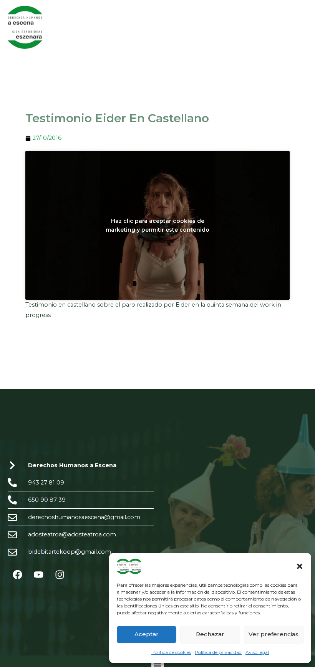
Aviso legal (257, 652)
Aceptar (146, 634)
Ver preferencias (273, 634)
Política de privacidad (218, 652)
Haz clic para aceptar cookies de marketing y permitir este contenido (157, 225)
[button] (299, 566)
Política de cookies (171, 652)
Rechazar (210, 634)
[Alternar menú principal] (299, 27)
